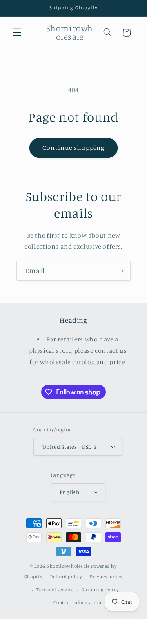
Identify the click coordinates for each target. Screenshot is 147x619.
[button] (17, 32)
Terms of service (55, 590)
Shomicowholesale (68, 566)
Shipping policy (100, 590)
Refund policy (66, 577)
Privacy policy (106, 577)
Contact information (77, 602)
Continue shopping (73, 147)
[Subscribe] (120, 271)
